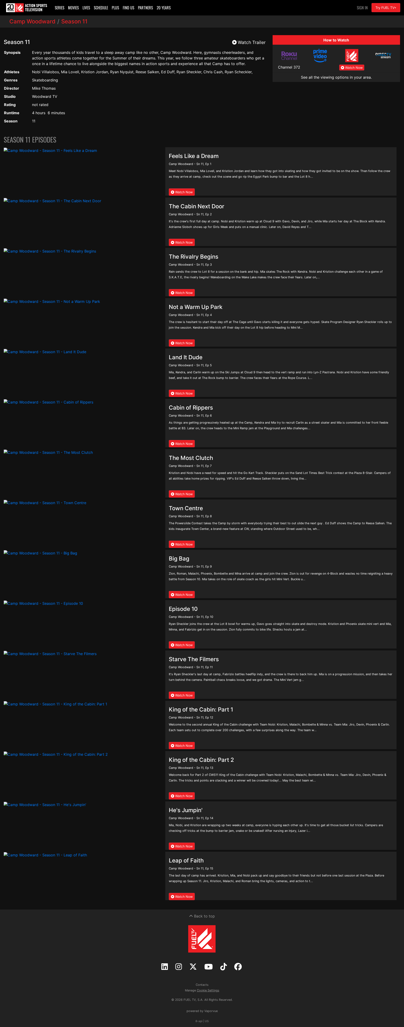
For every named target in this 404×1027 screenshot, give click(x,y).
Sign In (362, 8)
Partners (145, 8)
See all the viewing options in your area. (336, 77)
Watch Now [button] (353, 68)
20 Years (164, 8)
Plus (115, 8)
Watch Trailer (251, 42)
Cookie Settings (208, 990)
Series (59, 8)
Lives (86, 8)
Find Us (128, 8)
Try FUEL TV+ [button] (385, 8)
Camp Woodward (32, 21)
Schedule (101, 8)
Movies (73, 8)
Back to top (204, 916)
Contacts (202, 985)
